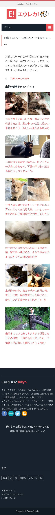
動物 (5, 478)
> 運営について (8, 490)
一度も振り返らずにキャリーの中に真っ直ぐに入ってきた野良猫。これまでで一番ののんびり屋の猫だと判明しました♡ (27, 209)
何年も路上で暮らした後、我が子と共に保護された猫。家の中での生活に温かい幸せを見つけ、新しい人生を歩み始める (27, 123)
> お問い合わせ (8, 498)
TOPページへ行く (20, 78)
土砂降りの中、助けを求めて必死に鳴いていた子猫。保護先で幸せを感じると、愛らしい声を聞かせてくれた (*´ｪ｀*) (27, 295)
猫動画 (23, 478)
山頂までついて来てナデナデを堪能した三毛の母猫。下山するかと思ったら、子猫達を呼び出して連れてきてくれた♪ (27, 338)
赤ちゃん (33, 478)
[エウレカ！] (28, 13)
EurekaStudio (33, 511)
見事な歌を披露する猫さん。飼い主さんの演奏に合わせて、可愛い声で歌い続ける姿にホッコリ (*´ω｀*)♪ (27, 166)
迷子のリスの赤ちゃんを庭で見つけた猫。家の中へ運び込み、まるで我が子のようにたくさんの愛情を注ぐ (27, 252)
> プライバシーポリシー (12, 494)
